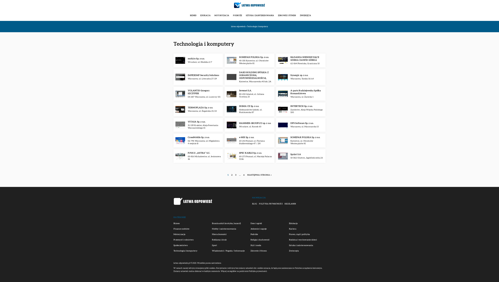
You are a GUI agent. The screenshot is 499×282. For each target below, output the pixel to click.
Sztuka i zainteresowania (260, 15)
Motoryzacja (221, 15)
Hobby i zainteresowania (224, 229)
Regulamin (290, 204)
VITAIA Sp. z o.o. (196, 122)
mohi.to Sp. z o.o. (196, 59)
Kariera (292, 229)
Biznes (193, 15)
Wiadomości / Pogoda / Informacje (228, 251)
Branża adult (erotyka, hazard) (226, 223)
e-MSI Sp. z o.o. (246, 137)
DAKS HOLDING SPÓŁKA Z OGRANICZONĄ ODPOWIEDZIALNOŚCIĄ (254, 75)
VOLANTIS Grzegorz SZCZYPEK (198, 92)
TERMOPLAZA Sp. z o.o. (200, 108)
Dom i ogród (256, 223)
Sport (214, 245)
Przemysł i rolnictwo (183, 240)
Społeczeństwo (180, 245)
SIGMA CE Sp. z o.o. (249, 106)
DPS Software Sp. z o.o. (302, 123)
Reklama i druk (219, 240)
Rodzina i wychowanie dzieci (303, 240)
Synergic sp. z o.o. (299, 75)
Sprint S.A (295, 154)
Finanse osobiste (181, 229)
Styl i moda (256, 245)
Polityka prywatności (271, 204)
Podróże (237, 15)
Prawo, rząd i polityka (299, 234)
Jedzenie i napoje (259, 229)
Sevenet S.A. (245, 90)
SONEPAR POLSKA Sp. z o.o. (254, 57)
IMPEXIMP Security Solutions (203, 75)
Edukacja (205, 15)
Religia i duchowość (260, 240)
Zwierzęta (305, 15)
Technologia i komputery (185, 251)
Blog (254, 204)
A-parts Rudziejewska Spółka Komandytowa (305, 92)
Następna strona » (259, 175)
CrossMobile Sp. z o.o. (199, 137)
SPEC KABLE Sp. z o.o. (250, 153)
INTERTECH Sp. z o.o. (301, 106)
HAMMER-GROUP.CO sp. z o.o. (255, 123)
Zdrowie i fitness (287, 15)
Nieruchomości (219, 234)
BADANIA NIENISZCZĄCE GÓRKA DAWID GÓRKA (304, 58)
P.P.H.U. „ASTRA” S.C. (199, 153)
